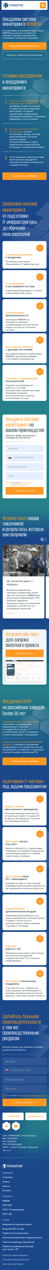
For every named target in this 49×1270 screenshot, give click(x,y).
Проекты (6, 1182)
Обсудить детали (24, 1102)
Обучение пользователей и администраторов (22, 1238)
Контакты (6, 1190)
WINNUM (6, 1201)
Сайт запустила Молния (12, 1264)
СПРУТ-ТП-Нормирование (13, 1210)
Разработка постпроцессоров (15, 1233)
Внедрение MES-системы (13, 1229)
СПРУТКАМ (7, 1205)
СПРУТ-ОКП (7, 1214)
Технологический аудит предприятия (18, 1242)
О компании (7, 1177)
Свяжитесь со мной (24, 491)
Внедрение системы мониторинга (16, 1224)
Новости (6, 1186)
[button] (24, 55)
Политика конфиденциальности (16, 1260)
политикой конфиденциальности (21, 484)
